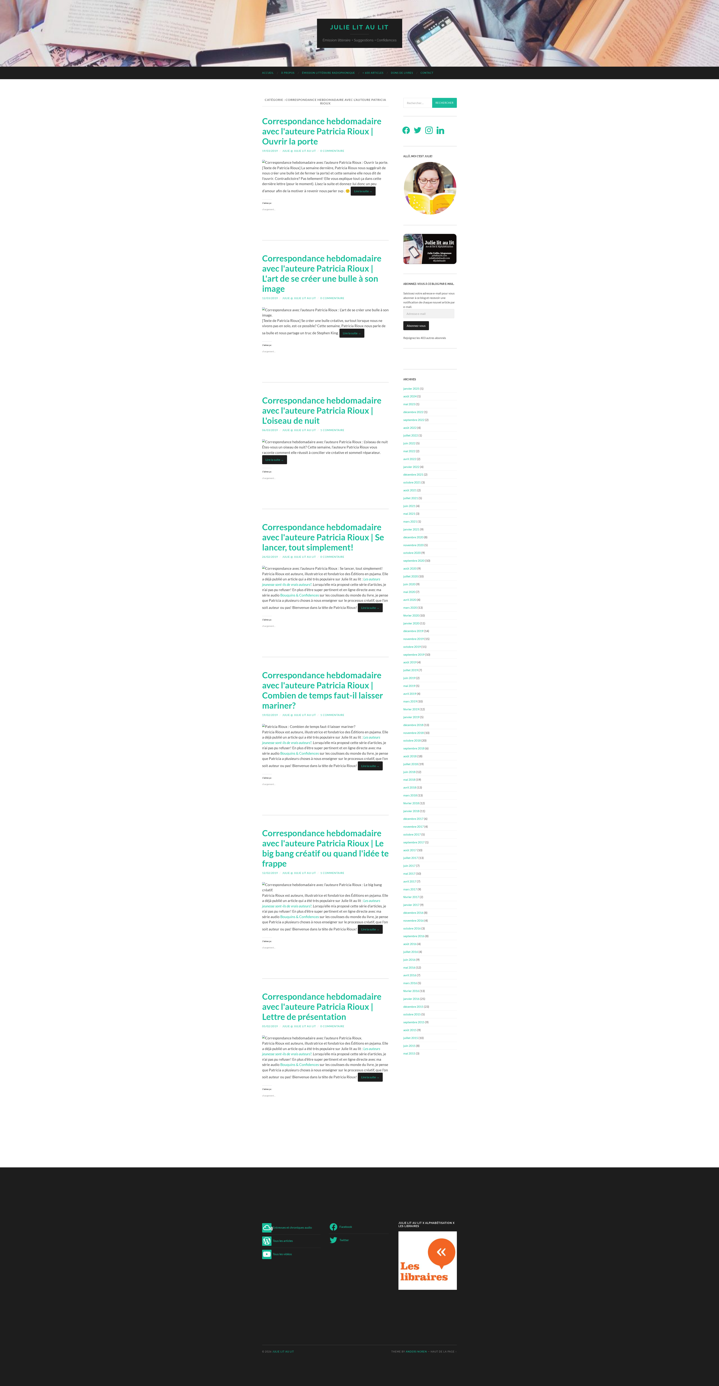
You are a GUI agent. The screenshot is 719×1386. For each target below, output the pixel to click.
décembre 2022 (413, 412)
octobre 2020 (412, 552)
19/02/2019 (270, 714)
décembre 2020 (413, 537)
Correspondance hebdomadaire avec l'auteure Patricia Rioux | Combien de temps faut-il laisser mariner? (322, 690)
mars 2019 (410, 701)
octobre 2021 (412, 482)
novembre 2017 (413, 826)
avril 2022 (409, 459)
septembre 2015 (413, 1022)
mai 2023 (409, 404)
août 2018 (410, 756)
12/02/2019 (270, 872)
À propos (288, 72)
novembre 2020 (413, 545)
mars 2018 (410, 795)
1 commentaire (332, 430)
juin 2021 (409, 506)
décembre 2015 (413, 1006)
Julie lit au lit (359, 27)
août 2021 (410, 490)
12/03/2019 (270, 298)
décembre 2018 (413, 725)
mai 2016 (409, 967)
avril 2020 (409, 599)
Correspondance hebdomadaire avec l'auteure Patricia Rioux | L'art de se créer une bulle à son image (321, 273)
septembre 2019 (413, 654)
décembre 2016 (413, 912)
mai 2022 (409, 451)
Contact (427, 72)
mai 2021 (409, 513)
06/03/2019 (270, 430)
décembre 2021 (413, 474)
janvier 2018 (411, 811)
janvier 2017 (411, 904)
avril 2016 (409, 975)
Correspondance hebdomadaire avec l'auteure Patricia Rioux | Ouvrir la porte (321, 131)
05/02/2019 (270, 1026)
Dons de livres (402, 72)
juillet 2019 (410, 670)
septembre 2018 (413, 748)
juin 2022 (409, 443)
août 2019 (410, 662)
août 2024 (410, 396)
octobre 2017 (412, 834)
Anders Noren (416, 1351)
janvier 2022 (411, 466)
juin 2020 (409, 584)
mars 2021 (410, 521)
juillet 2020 (410, 576)
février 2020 (411, 615)
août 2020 (410, 568)
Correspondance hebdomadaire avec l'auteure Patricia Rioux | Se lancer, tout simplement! (323, 537)
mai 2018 (409, 779)
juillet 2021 (410, 498)
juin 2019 (409, 678)
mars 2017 (410, 889)
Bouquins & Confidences (299, 595)
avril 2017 (409, 881)
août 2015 (410, 1030)
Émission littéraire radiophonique (328, 72)
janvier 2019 (411, 717)
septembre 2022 (413, 420)
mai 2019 (409, 685)
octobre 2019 (412, 646)
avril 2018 (409, 787)
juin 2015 (409, 1045)
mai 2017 (409, 873)
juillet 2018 (410, 764)
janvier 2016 (411, 998)
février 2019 (411, 709)
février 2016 (411, 991)
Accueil (268, 72)
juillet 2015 (410, 1038)
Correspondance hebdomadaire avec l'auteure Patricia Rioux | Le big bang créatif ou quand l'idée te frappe (325, 848)
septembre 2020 (413, 560)
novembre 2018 (413, 732)
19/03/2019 (270, 150)
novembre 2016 (413, 920)
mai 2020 (409, 592)
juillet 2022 (410, 435)
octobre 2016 (412, 928)
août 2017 (410, 850)
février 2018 (411, 803)
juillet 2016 (410, 951)
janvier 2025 (411, 388)
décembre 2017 (413, 818)
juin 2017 (409, 865)
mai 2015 (409, 1053)
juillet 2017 (410, 857)
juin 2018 (409, 772)
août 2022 (410, 427)
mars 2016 (410, 983)
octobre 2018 (412, 740)
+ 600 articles (372, 72)
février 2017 (411, 897)
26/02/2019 (270, 556)
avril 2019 (409, 693)
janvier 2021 (411, 529)
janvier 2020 (411, 623)
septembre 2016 (413, 936)
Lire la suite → (363, 191)
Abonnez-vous (416, 325)
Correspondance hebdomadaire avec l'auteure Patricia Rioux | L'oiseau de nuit (321, 410)
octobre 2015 (412, 1014)
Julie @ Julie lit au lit (299, 150)
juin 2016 (409, 959)
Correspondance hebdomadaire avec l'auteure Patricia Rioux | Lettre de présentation (321, 1006)
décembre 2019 (413, 631)
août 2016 (410, 944)
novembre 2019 (413, 638)
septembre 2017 (413, 842)
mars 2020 (410, 607)
